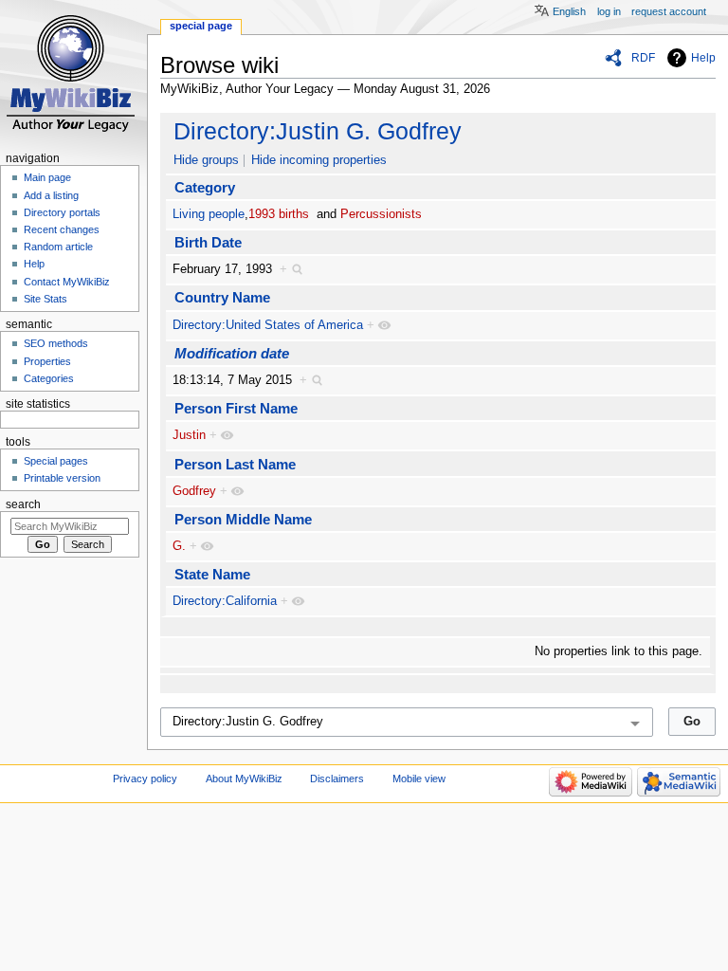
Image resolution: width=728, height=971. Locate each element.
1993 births (278, 214)
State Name (212, 574)
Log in (609, 11)
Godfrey (194, 491)
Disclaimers (337, 778)
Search (23, 504)
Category (204, 187)
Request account (668, 11)
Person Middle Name (243, 519)
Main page (47, 177)
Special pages (56, 461)
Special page (201, 25)
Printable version (62, 478)
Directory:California (225, 601)
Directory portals (62, 212)
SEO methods (56, 343)
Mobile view (419, 778)
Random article (58, 246)
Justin (189, 435)
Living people (209, 214)
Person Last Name (235, 464)
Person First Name (236, 408)
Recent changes (62, 229)
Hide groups (206, 160)
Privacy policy (145, 778)
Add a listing (51, 195)
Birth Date (208, 242)
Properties (47, 361)
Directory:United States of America (268, 325)
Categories (49, 378)
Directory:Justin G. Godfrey (317, 131)
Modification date (231, 353)
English (569, 11)
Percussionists (381, 214)
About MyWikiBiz (244, 778)
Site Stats (45, 298)
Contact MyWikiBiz (67, 281)
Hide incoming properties (319, 160)
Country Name (222, 297)
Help (703, 57)
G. (179, 546)
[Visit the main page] (73, 73)
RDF (643, 57)
